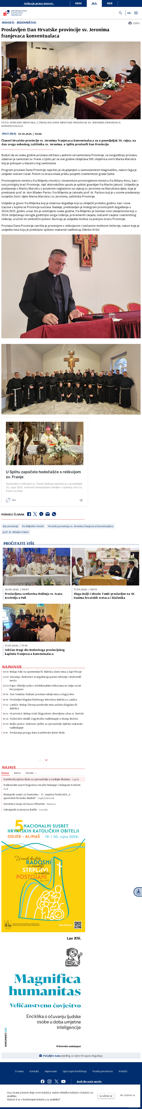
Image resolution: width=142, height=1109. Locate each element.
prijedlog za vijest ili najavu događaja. (73, 1055)
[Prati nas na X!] (56, 1081)
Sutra (17, 773)
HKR (110, 3)
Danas (5, 773)
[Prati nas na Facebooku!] (43, 1081)
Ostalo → (31, 773)
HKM (78, 3)
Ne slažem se (127, 1095)
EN (129, 13)
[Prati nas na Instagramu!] (49, 1081)
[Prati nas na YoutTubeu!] (63, 1081)
